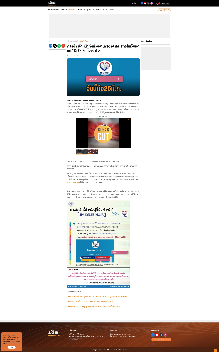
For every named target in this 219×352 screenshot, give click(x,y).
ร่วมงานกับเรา (161, 339)
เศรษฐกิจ (72, 9)
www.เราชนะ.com (73, 182)
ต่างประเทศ (96, 9)
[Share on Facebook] (50, 46)
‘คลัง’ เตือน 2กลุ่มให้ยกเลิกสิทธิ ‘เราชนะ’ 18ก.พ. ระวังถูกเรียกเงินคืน (90, 301)
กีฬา (104, 9)
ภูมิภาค (89, 9)
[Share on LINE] (59, 46)
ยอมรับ (11, 347)
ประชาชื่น (111, 9)
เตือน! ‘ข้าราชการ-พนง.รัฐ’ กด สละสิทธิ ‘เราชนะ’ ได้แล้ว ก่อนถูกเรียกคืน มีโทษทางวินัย (97, 296)
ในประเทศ (80, 9)
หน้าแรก (69, 41)
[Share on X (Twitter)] (55, 46)
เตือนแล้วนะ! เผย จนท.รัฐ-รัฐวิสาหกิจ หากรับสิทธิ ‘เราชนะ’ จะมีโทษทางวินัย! (93, 306)
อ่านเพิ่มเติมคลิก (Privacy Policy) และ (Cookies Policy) (11, 342)
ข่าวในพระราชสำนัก (53, 9)
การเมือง (63, 9)
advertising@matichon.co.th (122, 334)
